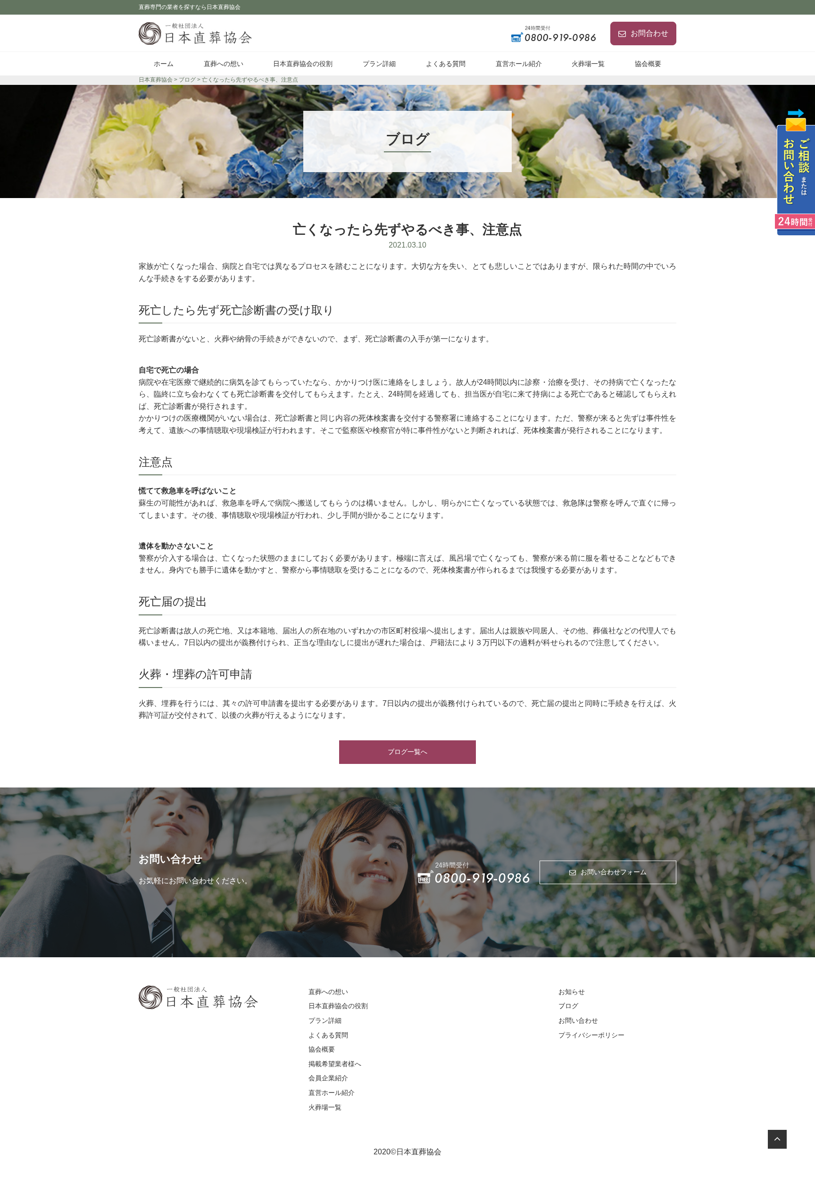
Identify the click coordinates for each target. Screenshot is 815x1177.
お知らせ (571, 991)
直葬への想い (223, 63)
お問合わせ (649, 33)
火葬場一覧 (588, 63)
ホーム (164, 63)
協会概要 (648, 63)
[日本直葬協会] (198, 33)
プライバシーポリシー (591, 1035)
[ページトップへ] (777, 1139)
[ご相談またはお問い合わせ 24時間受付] (794, 172)
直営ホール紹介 (519, 63)
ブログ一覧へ (407, 751)
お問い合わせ (578, 1020)
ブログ (568, 1006)
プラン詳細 (379, 63)
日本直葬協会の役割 (303, 63)
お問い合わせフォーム (614, 872)
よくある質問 (446, 63)
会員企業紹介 (328, 1078)
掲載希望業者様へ (334, 1064)
